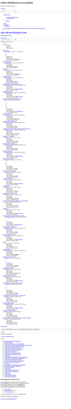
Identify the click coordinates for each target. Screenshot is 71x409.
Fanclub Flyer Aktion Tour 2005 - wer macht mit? (14, 295)
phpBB (7, 394)
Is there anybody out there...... (9, 227)
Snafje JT (17, 198)
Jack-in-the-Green (19, 111)
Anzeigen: (4, 329)
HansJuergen (18, 74)
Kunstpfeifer (8, 77)
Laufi (6, 202)
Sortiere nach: (16, 329)
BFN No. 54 (6, 208)
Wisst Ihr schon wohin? (8, 302)
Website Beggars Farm (8, 268)
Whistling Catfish (9, 85)
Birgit (16, 66)
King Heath (8, 35)
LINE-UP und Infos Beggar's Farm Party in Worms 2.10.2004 (17, 317)
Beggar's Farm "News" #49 (9, 275)
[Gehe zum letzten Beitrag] (21, 74)
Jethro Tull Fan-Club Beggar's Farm (14, 32)
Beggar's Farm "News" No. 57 (10, 193)
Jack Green (17, 118)
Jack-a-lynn (17, 273)
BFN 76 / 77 (6, 50)
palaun (6, 187)
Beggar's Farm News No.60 (9, 171)
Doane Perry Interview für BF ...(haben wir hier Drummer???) (17, 128)
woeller (7, 159)
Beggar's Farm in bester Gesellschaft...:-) (12, 84)
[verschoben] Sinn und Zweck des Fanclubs (13, 283)
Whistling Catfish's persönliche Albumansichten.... (14, 215)
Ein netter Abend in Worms (9, 310)
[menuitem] (12, 17)
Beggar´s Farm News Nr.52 (9, 234)
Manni (16, 148)
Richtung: (30, 329)
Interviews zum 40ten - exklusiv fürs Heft (12, 98)
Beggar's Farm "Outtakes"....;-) (10, 121)
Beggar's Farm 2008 (7, 151)
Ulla (6, 100)
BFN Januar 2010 (7, 61)
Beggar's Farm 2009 (7, 91)
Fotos (4, 242)
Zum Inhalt (3, 8)
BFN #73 (5, 69)
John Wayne (17, 59)
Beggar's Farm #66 (7, 113)
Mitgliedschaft (6, 186)
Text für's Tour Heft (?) (8, 178)
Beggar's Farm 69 (7, 76)
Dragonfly (7, 70)
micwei (16, 191)
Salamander (7, 51)
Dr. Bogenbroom (18, 224)
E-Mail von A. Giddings (8, 136)
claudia (16, 141)
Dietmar (7, 194)
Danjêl (16, 232)
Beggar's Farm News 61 (8, 158)
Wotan (16, 168)
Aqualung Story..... (7, 249)
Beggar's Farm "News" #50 (9, 256)
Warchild (17, 254)
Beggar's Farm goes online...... (10, 143)
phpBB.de (16, 396)
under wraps (8, 62)
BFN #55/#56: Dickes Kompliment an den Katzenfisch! (15, 200)
